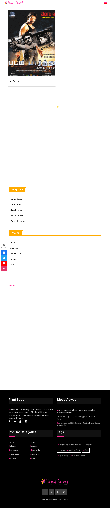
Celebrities (15, 204)
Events (13, 259)
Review (33, 442)
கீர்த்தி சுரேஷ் (63, 455)
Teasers (33, 446)
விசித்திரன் (88, 444)
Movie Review (16, 199)
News (11, 442)
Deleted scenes (17, 221)
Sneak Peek (16, 210)
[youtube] (4, 263)
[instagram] (4, 268)
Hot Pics (12, 458)
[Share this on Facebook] (4, 252)
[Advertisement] (29, 160)
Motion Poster (17, 215)
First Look (34, 454)
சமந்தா (85, 450)
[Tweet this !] (4, 258)
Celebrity (12, 446)
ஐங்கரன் (61, 450)
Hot (12, 264)
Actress (14, 248)
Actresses (13, 450)
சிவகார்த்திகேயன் (78, 455)
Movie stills (15, 253)
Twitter (12, 285)
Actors (13, 242)
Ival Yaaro (14, 81)
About (32, 458)
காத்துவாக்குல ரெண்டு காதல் (69, 444)
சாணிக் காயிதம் (73, 450)
